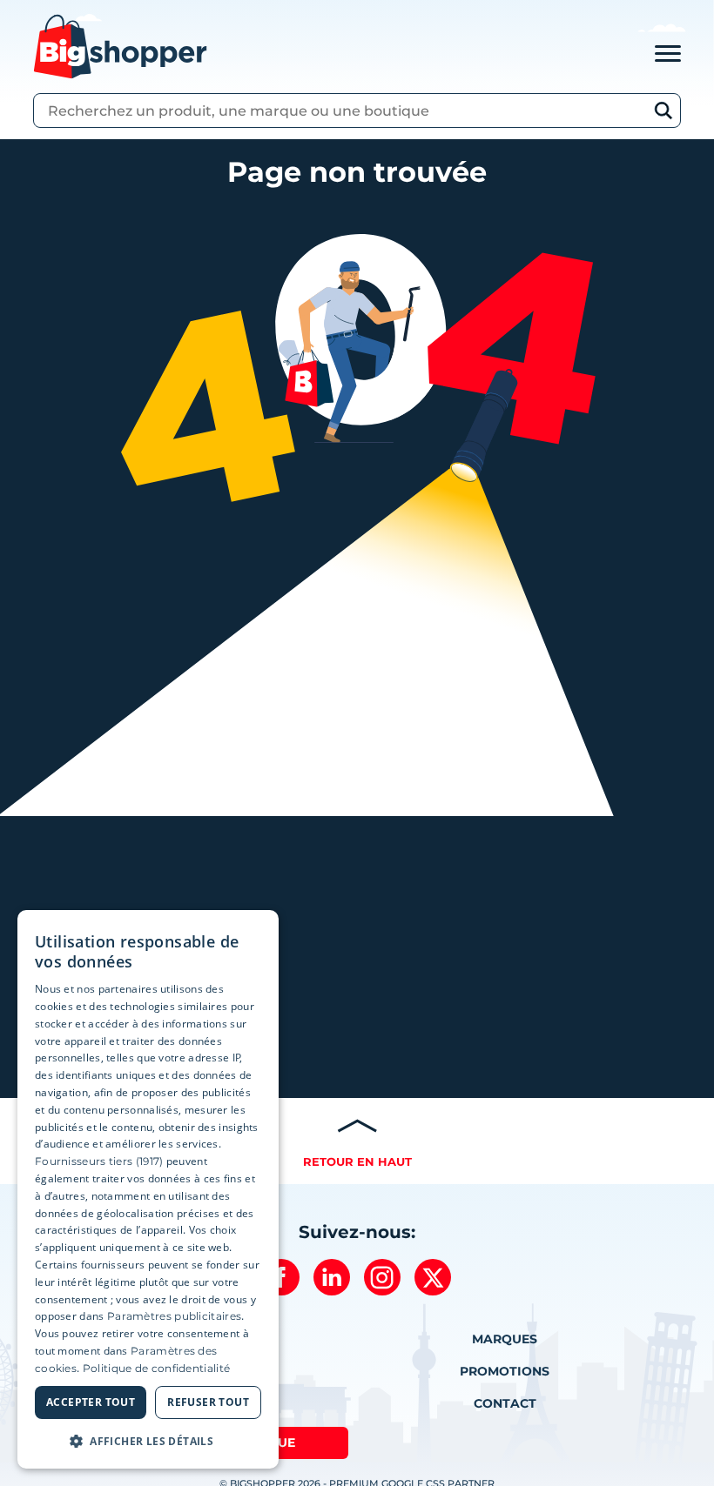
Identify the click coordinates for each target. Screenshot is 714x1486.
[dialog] (148, 1189)
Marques (504, 1339)
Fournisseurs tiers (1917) (99, 1161)
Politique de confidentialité (156, 1368)
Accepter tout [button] (90, 1402)
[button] (148, 1440)
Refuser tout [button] (208, 1402)
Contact (505, 1403)
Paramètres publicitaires (174, 1315)
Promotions (504, 1371)
